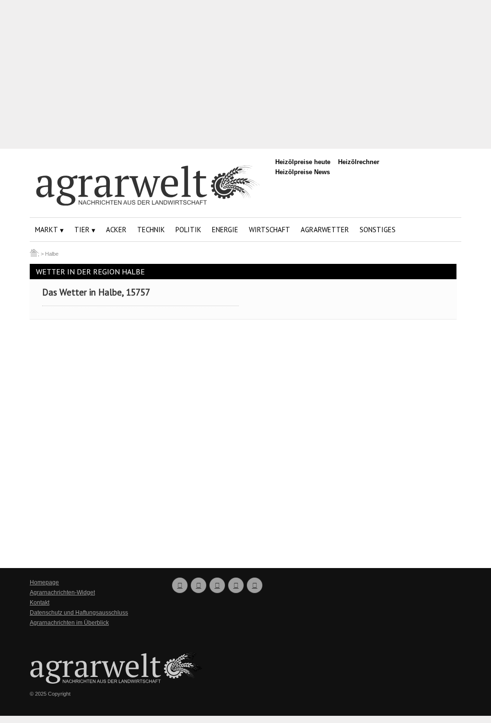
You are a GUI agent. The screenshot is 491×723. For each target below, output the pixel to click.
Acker (116, 229)
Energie (225, 229)
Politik (188, 229)
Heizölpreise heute (302, 162)
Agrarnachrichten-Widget (62, 592)
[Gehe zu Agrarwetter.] (34, 254)
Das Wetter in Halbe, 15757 (96, 292)
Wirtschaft (269, 229)
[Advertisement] (245, 74)
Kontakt (39, 602)
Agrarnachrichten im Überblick (69, 622)
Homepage (44, 582)
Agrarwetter (325, 229)
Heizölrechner (358, 162)
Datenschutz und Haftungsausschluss (79, 612)
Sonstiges (378, 229)
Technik (151, 229)
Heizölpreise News (302, 172)
